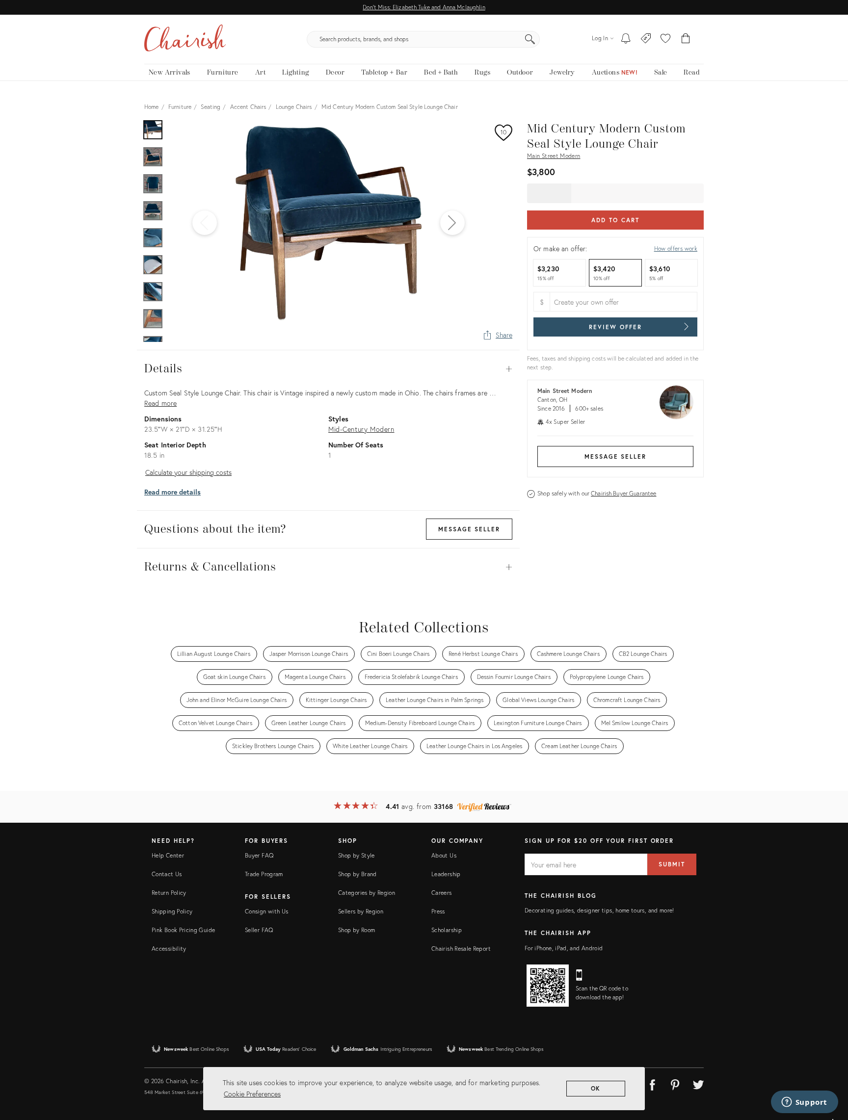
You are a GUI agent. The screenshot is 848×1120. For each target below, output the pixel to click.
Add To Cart (615, 220)
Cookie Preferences (252, 1093)
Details (328, 369)
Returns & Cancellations (328, 567)
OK (596, 1088)
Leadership (446, 874)
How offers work (675, 248)
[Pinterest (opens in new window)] (675, 1083)
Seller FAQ (259, 930)
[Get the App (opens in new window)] (548, 986)
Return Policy (169, 892)
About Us (443, 855)
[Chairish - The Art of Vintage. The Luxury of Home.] (185, 39)
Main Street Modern (553, 155)
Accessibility (169, 948)
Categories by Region (366, 892)
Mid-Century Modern (361, 429)
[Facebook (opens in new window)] (652, 1083)
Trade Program (264, 874)
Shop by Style (356, 855)
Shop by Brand (357, 874)
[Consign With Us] (646, 39)
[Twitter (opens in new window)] (698, 1083)
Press (438, 911)
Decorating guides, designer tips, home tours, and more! (599, 910)
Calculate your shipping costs (188, 472)
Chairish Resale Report (461, 948)
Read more (160, 403)
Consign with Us (266, 911)
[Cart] (686, 39)
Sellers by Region (360, 911)
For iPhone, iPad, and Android (564, 948)
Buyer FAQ (259, 855)
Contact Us (167, 874)
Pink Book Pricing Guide (183, 930)
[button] (665, 39)
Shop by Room (356, 930)
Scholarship (446, 930)
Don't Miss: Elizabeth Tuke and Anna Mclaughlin (424, 7)
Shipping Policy (172, 911)
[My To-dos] (626, 39)
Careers (441, 892)
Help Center (168, 855)
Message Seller (615, 456)
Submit (672, 864)
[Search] (530, 39)
